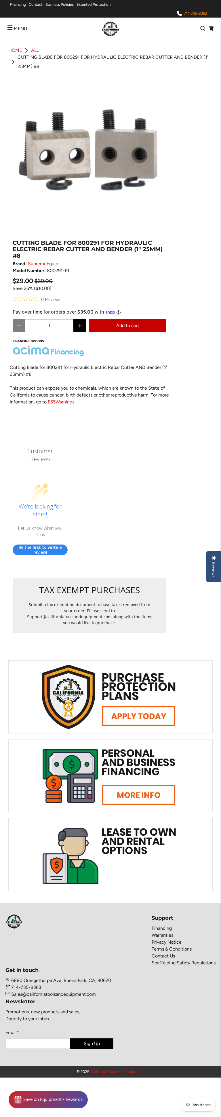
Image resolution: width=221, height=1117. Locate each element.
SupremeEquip (43, 263)
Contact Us (163, 956)
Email (12, 1032)
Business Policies (59, 4)
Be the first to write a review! (40, 550)
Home (15, 50)
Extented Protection (93, 4)
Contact (36, 4)
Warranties (162, 935)
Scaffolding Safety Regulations (184, 963)
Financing (18, 4)
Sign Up (92, 1043)
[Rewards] (48, 1099)
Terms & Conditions (172, 949)
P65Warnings (61, 402)
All (35, 50)
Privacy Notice (167, 942)
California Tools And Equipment (117, 1071)
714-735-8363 (195, 13)
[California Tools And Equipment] (110, 28)
